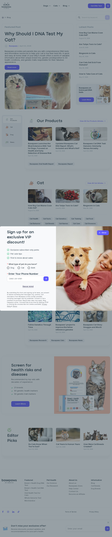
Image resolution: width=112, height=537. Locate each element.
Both (33, 268)
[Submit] (46, 278)
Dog (12, 268)
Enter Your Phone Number (23, 273)
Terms (15, 306)
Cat (22, 268)
